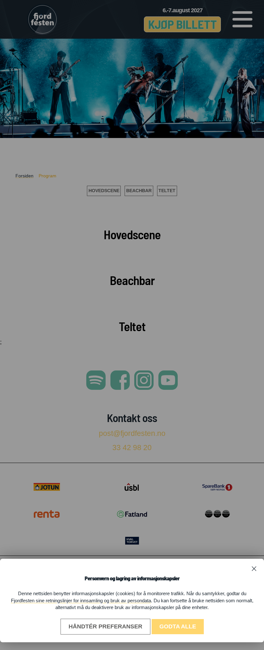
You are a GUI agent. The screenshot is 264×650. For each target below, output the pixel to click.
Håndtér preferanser (105, 626)
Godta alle (177, 626)
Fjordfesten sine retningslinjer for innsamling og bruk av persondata (81, 600)
